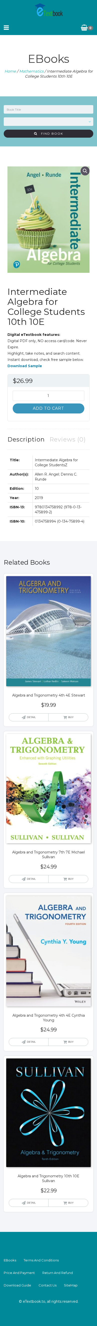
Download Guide (17, 1285)
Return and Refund (57, 1273)
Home (10, 71)
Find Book (50, 133)
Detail (31, 717)
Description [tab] (26, 439)
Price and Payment (19, 1273)
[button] (85, 170)
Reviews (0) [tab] (67, 439)
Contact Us (47, 1285)
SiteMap (71, 1285)
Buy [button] (71, 717)
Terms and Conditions (41, 1260)
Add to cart (48, 408)
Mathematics (31, 71)
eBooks (10, 1260)
